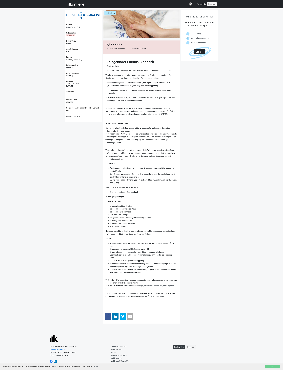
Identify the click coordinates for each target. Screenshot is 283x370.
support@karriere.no (57, 349)
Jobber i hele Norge (79, 4)
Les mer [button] (95, 366)
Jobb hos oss (116, 358)
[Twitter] (123, 316)
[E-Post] (130, 316)
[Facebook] (108, 316)
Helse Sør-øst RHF (73, 27)
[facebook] (51, 361)
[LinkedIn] (115, 316)
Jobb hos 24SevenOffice (120, 361)
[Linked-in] (55, 361)
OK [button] (272, 367)
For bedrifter (201, 4)
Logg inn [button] (211, 4)
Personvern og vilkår (119, 355)
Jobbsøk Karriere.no (119, 346)
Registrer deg (116, 349)
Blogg (113, 352)
